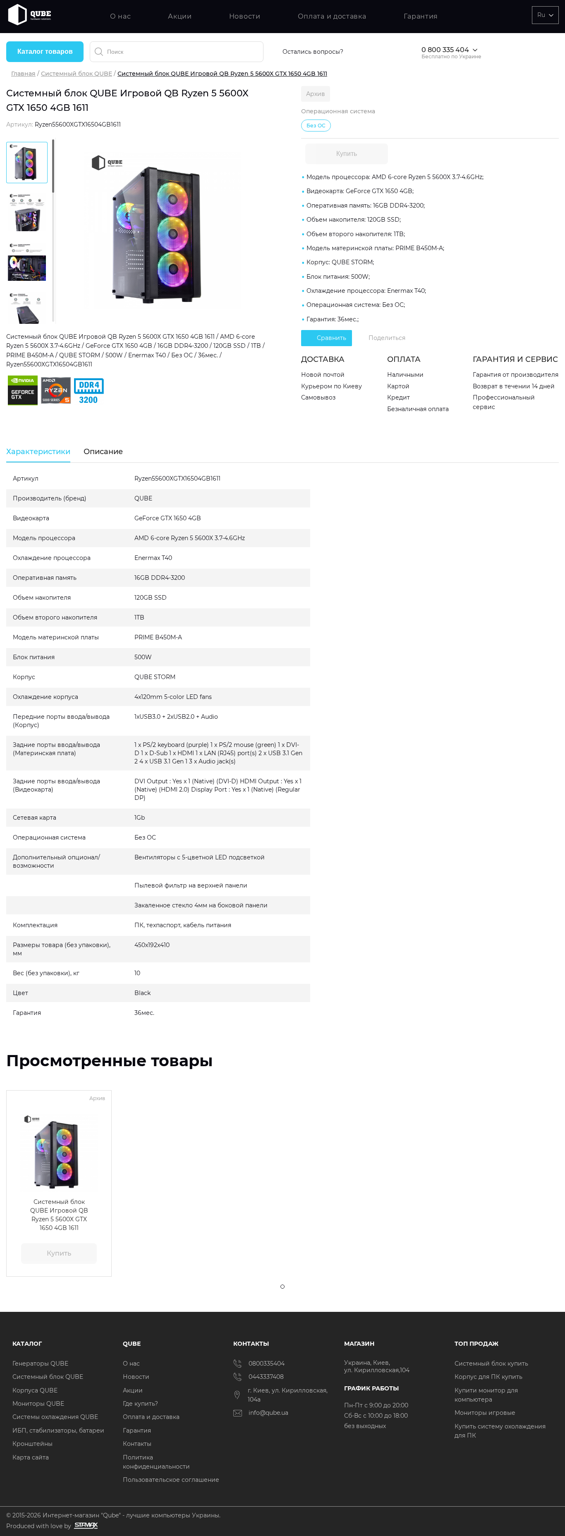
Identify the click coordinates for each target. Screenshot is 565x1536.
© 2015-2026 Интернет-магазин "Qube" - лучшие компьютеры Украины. (113, 1515)
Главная (23, 73)
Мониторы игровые (485, 1412)
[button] (18, 1153)
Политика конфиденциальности (156, 1462)
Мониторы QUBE (38, 1403)
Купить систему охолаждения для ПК (500, 1431)
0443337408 (266, 1376)
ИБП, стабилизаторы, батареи (58, 1430)
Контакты (137, 1443)
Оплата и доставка (332, 16)
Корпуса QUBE (34, 1390)
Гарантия (421, 16)
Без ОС (316, 125)
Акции (180, 16)
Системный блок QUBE (76, 73)
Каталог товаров (45, 51)
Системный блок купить (491, 1363)
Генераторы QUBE (40, 1363)
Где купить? (140, 1403)
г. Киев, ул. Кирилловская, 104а (288, 1395)
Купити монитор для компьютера (486, 1395)
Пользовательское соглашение (171, 1479)
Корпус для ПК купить (488, 1376)
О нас (120, 16)
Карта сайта (30, 1457)
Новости (245, 16)
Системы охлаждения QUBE (55, 1417)
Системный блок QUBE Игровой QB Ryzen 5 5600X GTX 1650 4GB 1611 (59, 1214)
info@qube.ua (268, 1412)
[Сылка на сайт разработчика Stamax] (84, 1526)
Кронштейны (32, 1443)
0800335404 (267, 1363)
